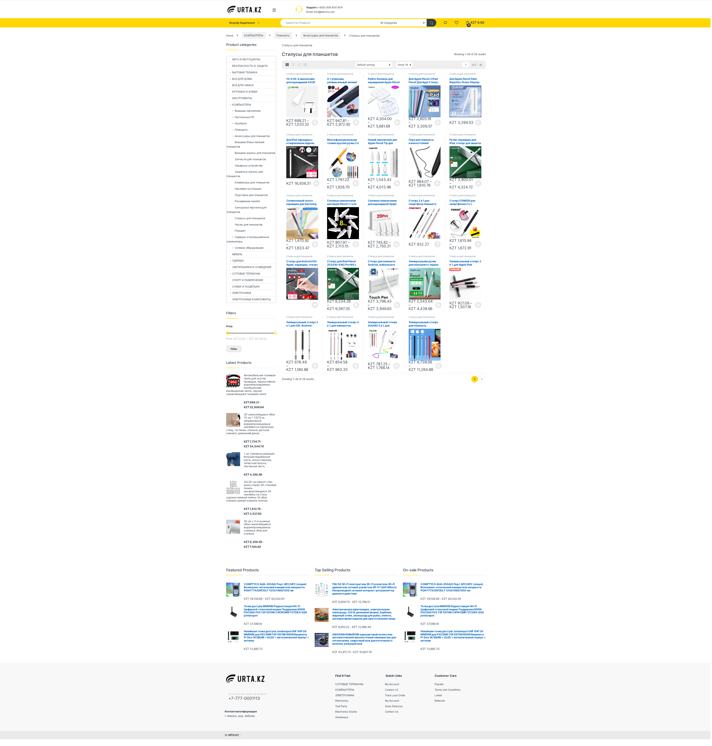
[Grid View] (287, 64)
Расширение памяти (247, 201)
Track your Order (395, 695)
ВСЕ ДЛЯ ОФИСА (242, 85)
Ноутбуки (241, 123)
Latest (438, 695)
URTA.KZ (233, 735)
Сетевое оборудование (249, 247)
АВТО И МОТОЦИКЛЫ (246, 59)
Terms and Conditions (447, 689)
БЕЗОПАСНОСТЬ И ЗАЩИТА (250, 65)
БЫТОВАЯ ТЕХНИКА (244, 72)
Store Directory (394, 706)
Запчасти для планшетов (250, 159)
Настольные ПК (244, 117)
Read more (315, 305)
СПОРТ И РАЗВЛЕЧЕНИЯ (247, 280)
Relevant (440, 700)
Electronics (341, 700)
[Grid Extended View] (293, 64)
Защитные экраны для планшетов (245, 174)
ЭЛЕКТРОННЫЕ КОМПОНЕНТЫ (251, 299)
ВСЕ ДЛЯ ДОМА (242, 78)
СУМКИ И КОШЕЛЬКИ (246, 286)
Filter (234, 348)
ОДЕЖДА (238, 260)
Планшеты (283, 35)
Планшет (240, 230)
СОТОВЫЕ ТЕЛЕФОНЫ (246, 273)
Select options (313, 122)
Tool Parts (341, 706)
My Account (392, 684)
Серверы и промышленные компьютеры (248, 239)
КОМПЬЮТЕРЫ (253, 35)
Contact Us (391, 711)
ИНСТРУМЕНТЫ (242, 98)
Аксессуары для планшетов (320, 35)
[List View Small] (305, 64)
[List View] (299, 64)
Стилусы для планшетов (299, 73)
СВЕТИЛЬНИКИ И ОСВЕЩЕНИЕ (251, 267)
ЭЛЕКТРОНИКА (241, 292)
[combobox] (329, 23)
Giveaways (341, 717)
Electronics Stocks (346, 711)
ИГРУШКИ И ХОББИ (244, 91)
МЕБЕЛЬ (237, 254)
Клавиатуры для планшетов (252, 182)
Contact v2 (391, 689)
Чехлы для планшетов (248, 224)
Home (229, 35)
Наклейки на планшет (248, 188)
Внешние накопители (248, 110)
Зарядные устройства (249, 165)
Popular (439, 684)
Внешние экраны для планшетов (255, 152)
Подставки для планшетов (251, 195)
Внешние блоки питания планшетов (245, 144)
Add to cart (478, 122)
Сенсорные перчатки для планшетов (246, 209)
